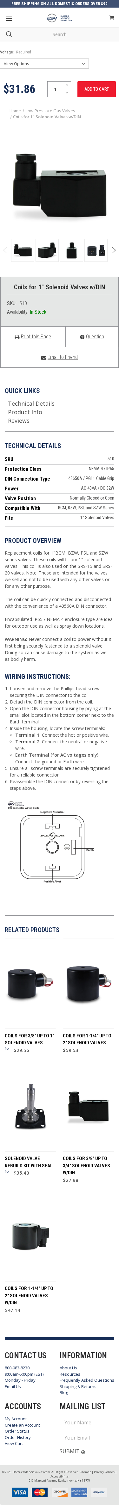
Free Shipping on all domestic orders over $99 (59, 3)
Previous (5, 250)
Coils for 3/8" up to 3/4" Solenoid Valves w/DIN (86, 1166)
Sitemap (85, 1472)
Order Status (17, 1431)
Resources (70, 1374)
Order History (18, 1437)
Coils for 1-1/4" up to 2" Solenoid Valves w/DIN (29, 1295)
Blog (64, 1392)
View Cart (14, 1443)
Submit (70, 1451)
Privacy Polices (104, 1472)
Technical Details (31, 403)
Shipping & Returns (78, 1386)
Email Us (13, 1386)
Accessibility (59, 1476)
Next (113, 250)
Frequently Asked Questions (87, 1380)
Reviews (19, 420)
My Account (16, 1419)
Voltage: (15, 52)
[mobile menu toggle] (8, 18)
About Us (68, 1368)
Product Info (25, 412)
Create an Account (22, 1425)
